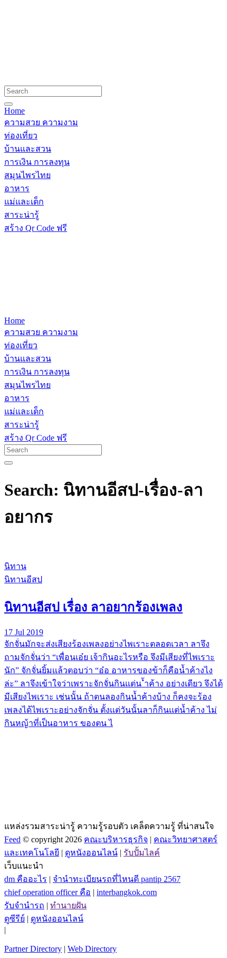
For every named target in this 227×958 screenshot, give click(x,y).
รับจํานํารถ (24, 905)
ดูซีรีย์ (14, 918)
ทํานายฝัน (68, 905)
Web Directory (92, 948)
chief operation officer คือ (47, 892)
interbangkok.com (127, 892)
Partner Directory (33, 948)
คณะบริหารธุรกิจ (116, 839)
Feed (12, 839)
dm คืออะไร (25, 879)
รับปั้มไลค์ (142, 852)
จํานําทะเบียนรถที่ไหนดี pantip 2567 (117, 879)
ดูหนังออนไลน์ (91, 852)
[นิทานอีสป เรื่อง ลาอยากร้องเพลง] (113, 546)
